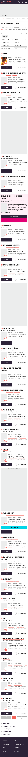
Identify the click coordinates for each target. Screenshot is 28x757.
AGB (15, 740)
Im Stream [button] (6, 68)
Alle (2, 19)
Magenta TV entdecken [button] (13, 220)
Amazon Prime (20, 30)
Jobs (4, 747)
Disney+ (6, 30)
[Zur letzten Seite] (24, 717)
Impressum (5, 740)
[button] (21, 68)
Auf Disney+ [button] (13, 528)
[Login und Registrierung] (22, 2)
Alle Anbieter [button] (6, 532)
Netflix (10, 30)
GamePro (5, 751)
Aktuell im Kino (10, 19)
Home (2, 15)
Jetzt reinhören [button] (14, 216)
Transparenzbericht (18, 744)
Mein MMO (16, 751)
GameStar (16, 747)
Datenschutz (6, 744)
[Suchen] (19, 2)
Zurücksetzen (23, 34)
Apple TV (15, 30)
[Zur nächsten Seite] (19, 717)
